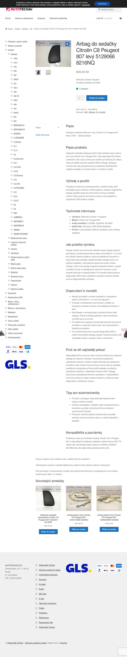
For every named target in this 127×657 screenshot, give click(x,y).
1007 (16, 58)
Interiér (17, 28)
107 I (16, 62)
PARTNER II (18, 221)
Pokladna (43, 612)
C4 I (15, 179)
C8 (31, 28)
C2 (15, 154)
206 (15, 70)
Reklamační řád (46, 622)
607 (15, 116)
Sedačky (14, 272)
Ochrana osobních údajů (49, 570)
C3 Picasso (18, 175)
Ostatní (14, 249)
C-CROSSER (19, 137)
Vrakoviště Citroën (47, 565)
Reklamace (44, 617)
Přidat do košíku (97, 98)
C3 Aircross (18, 158)
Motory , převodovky (17, 308)
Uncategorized (14, 337)
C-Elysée (17, 142)
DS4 (15, 213)
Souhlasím (102, 4)
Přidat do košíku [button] (48, 531)
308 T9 (16, 96)
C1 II (15, 150)
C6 (15, 204)
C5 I (15, 192)
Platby (41, 608)
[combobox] (109, 9)
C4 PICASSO (19, 187)
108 (15, 66)
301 (15, 83)
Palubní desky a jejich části (20, 258)
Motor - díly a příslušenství (13, 302)
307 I (16, 87)
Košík (41, 589)
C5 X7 (16, 200)
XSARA (17, 229)
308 (15, 91)
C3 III (16, 171)
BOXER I (17, 133)
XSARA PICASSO (21, 233)
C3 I (15, 162)
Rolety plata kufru (18, 268)
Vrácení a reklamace (24, 18)
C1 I (15, 146)
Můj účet (42, 593)
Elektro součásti (15, 45)
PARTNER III (19, 225)
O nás (41, 598)
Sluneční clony (17, 276)
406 (15, 104)
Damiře (64, 642)
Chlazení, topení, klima (17, 41)
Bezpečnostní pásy (19, 238)
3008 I (16, 79)
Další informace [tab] (42, 134)
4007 (16, 100)
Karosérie (12, 293)
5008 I (16, 112)
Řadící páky (16, 264)
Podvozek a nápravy (16, 325)
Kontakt (42, 584)
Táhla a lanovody (15, 333)
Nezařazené (13, 316)
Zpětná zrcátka (17, 289)
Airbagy (25, 28)
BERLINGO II (19, 125)
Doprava (41, 18)
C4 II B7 (17, 183)
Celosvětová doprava (48, 574)
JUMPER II (18, 217)
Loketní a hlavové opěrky (18, 243)
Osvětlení (15, 253)
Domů (8, 18)
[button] (67, 44)
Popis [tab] (38, 127)
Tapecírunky (16, 280)
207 (15, 75)
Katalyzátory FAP (15, 297)
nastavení (86, 5)
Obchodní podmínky (58, 18)
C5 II (15, 196)
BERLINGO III (19, 129)
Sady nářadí (13, 329)
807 (86, 112)
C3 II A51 (17, 167)
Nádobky (12, 312)
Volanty (14, 284)
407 (15, 108)
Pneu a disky (13, 320)
